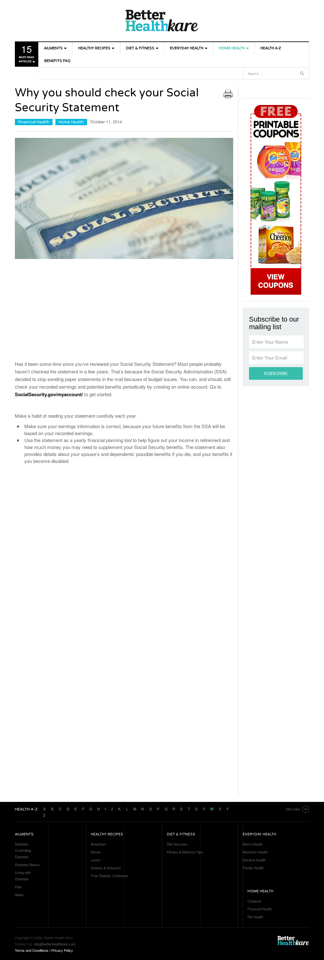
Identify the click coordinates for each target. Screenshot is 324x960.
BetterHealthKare (162, 20)
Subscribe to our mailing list (274, 323)
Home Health (232, 48)
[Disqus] (124, 551)
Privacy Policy (62, 950)
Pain (18, 886)
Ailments (53, 48)
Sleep (19, 894)
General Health (254, 859)
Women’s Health (255, 851)
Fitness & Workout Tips (185, 851)
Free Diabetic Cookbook (109, 875)
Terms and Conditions (31, 950)
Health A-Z (270, 48)
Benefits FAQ (57, 61)
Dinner (96, 851)
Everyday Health (186, 48)
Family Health (253, 867)
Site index (293, 808)
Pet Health (255, 916)
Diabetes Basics (27, 864)
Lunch (95, 859)
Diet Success (177, 843)
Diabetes (21, 843)
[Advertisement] (124, 311)
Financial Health (33, 122)
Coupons (254, 900)
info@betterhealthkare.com (55, 943)
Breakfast (98, 843)
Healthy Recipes (94, 48)
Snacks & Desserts (106, 867)
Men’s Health (253, 843)
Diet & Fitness (140, 48)
